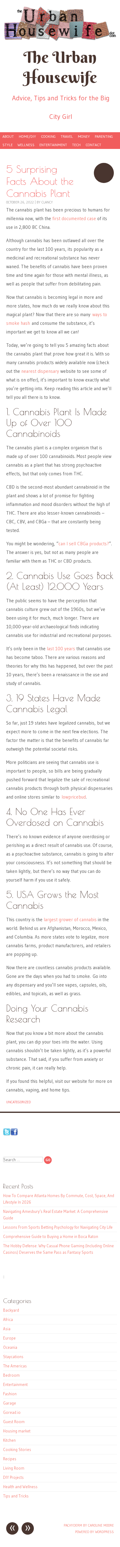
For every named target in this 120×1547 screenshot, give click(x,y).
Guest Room (14, 1421)
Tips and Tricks (16, 1495)
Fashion (10, 1393)
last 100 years (61, 648)
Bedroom (11, 1375)
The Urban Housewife (60, 67)
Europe (9, 1338)
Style (7, 144)
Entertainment (53, 144)
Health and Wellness (20, 1486)
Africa (8, 1319)
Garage (9, 1403)
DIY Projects (13, 1477)
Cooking (48, 136)
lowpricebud (74, 797)
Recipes (9, 1458)
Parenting (104, 136)
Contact (93, 144)
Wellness (26, 144)
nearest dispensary (40, 371)
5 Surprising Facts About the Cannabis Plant (104, 173)
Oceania (10, 1347)
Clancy (47, 202)
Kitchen (9, 1440)
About (8, 136)
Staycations (13, 1356)
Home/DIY (27, 136)
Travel (67, 136)
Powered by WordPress (94, 1532)
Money (84, 136)
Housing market (16, 1430)
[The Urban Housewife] (60, 23)
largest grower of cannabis (70, 919)
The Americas (15, 1365)
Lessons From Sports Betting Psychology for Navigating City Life (58, 1227)
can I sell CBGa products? (83, 544)
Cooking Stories (17, 1449)
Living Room (13, 1468)
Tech (76, 144)
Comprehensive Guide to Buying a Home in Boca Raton (50, 1236)
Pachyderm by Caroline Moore (89, 1525)
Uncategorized (18, 1102)
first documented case (74, 218)
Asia (6, 1328)
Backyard (11, 1310)
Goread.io (12, 1412)
